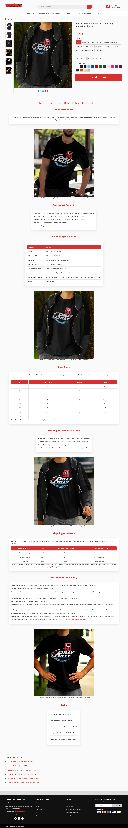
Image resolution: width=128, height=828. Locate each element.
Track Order (86, 13)
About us (76, 13)
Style (78, 39)
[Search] (89, 7)
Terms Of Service (70, 803)
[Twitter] (43, 91)
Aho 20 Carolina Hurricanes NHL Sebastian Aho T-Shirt (24, 778)
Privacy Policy (70, 806)
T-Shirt (15, 19)
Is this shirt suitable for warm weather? (64, 727)
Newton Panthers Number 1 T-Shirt (18, 766)
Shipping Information (41, 13)
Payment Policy (70, 816)
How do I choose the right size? (61, 714)
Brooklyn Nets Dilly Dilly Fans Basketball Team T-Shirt (23, 783)
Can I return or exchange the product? (63, 739)
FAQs (37, 812)
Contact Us (97, 13)
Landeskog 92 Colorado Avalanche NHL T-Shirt (22, 770)
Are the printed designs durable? (61, 720)
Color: (81, 64)
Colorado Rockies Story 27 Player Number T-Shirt (22, 774)
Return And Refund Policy (61, 13)
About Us (38, 803)
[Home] (14, 5)
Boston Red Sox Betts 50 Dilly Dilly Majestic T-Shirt (36, 19)
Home (29, 13)
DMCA (37, 816)
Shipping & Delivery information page (57, 567)
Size (78, 55)
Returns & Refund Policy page (77, 619)
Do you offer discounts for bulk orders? (63, 733)
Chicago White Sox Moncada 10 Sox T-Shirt (20, 762)
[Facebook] (39, 91)
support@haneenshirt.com (18, 803)
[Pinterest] (46, 91)
